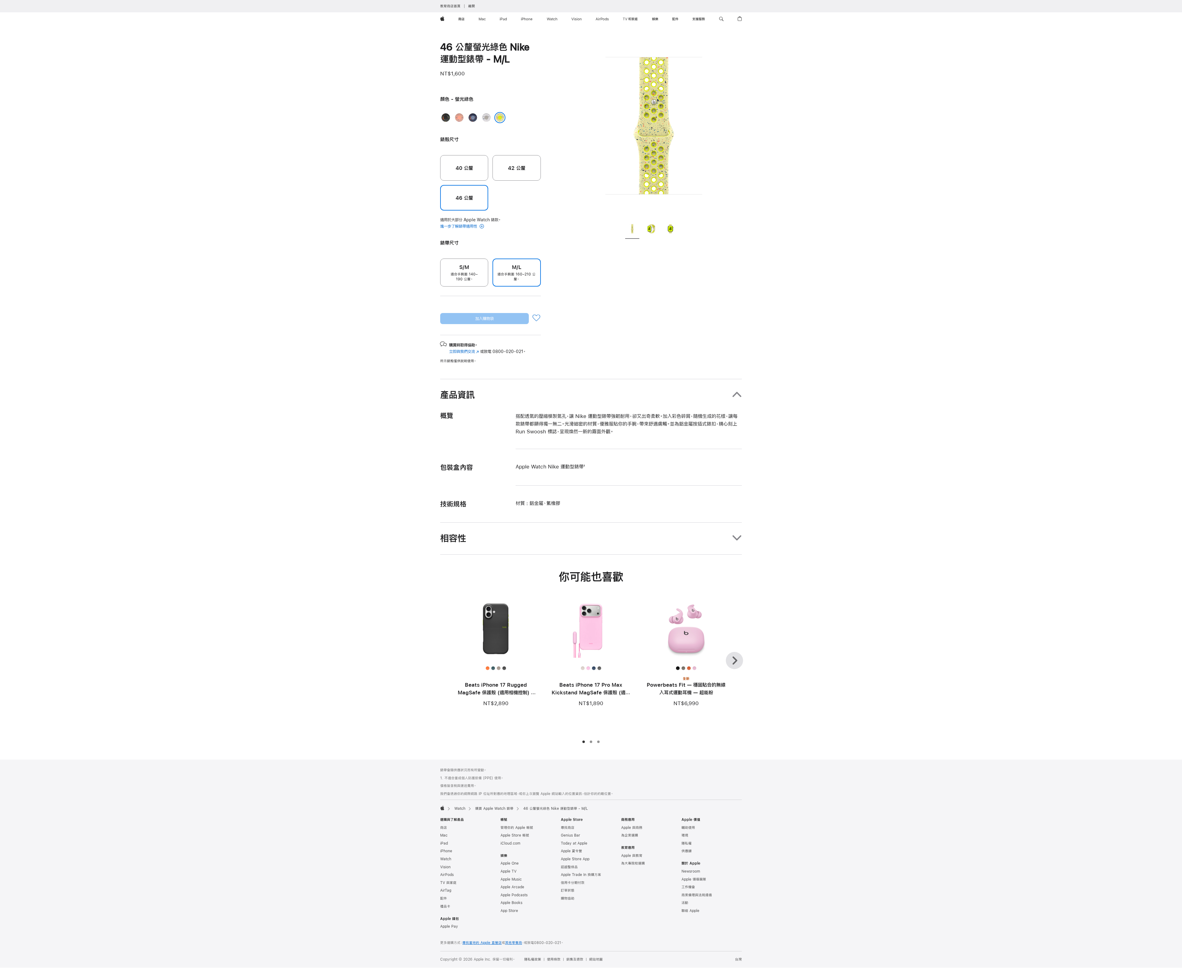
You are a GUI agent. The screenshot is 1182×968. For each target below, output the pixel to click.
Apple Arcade (512, 887)
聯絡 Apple (690, 911)
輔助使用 (688, 827)
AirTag (445, 890)
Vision (445, 867)
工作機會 (688, 887)
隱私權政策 (532, 959)
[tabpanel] (654, 129)
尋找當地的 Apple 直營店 (482, 943)
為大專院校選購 (633, 863)
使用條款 (554, 959)
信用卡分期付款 (573, 883)
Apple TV (509, 871)
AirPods (447, 875)
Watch (459, 808)
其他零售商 (513, 943)
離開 (471, 6)
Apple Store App (575, 859)
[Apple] (442, 808)
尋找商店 (567, 827)
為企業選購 (629, 835)
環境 (684, 835)
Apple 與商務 (631, 827)
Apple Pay (449, 926)
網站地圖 (596, 959)
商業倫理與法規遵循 (696, 895)
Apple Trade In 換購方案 (581, 875)
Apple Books (511, 903)
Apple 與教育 (631, 856)
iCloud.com (510, 843)
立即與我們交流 (464, 351)
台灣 (738, 959)
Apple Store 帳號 (515, 835)
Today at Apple (574, 843)
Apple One (510, 863)
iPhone (446, 851)
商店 (443, 827)
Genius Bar (570, 835)
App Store (509, 911)
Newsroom (690, 871)
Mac (444, 835)
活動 (684, 903)
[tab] (632, 230)
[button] (721, 19)
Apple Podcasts (514, 895)
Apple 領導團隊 (693, 879)
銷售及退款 (574, 959)
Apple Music (511, 879)
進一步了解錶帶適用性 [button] (459, 226)
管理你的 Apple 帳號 (517, 827)
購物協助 (567, 898)
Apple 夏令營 (571, 851)
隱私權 (686, 843)
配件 (443, 898)
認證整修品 (569, 867)
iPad (444, 843)
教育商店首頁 (450, 6)
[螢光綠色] (499, 117)
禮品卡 (445, 906)
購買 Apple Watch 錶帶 (494, 808)
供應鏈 (686, 851)
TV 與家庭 (448, 883)
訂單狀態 (567, 890)
